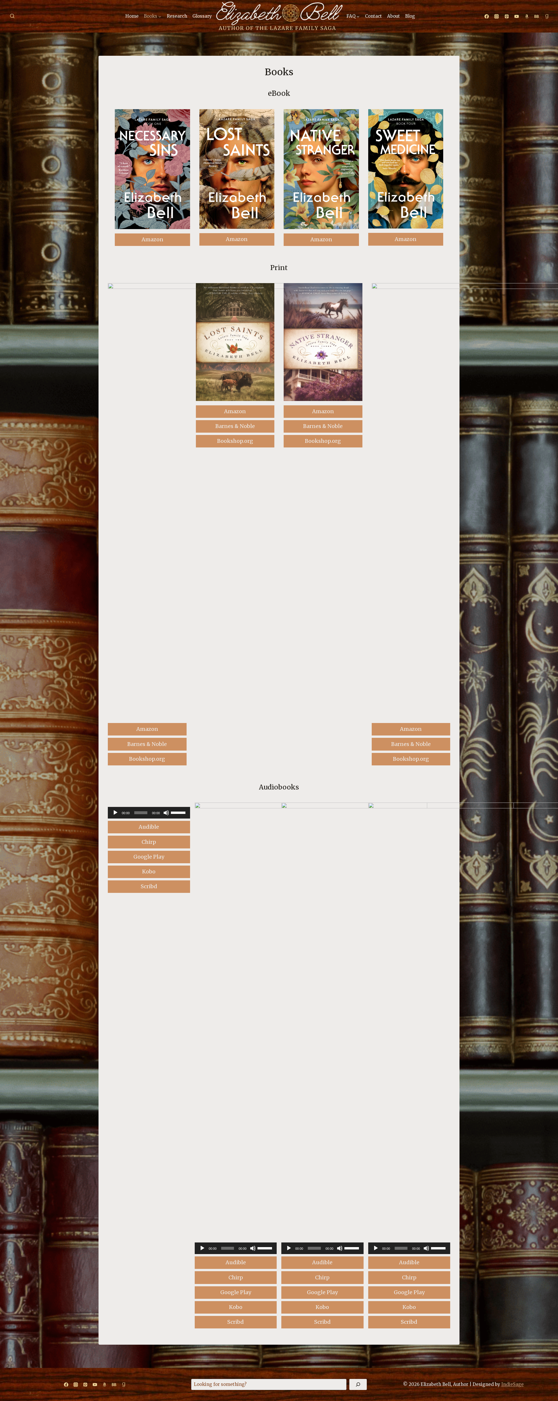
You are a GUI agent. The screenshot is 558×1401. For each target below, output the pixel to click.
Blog (410, 16)
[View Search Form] (12, 16)
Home (132, 16)
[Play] (115, 813)
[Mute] (166, 813)
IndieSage (512, 1384)
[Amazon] (526, 16)
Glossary (202, 16)
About (393, 16)
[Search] (358, 1384)
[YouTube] (516, 16)
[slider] (179, 812)
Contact (373, 16)
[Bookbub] (536, 16)
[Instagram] (496, 16)
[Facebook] (486, 16)
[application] (149, 813)
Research (177, 16)
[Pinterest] (506, 16)
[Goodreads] (546, 16)
